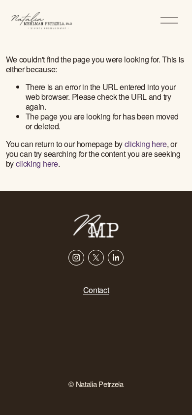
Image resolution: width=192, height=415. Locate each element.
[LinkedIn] (116, 258)
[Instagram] (76, 258)
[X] (96, 258)
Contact (96, 290)
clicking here (146, 143)
